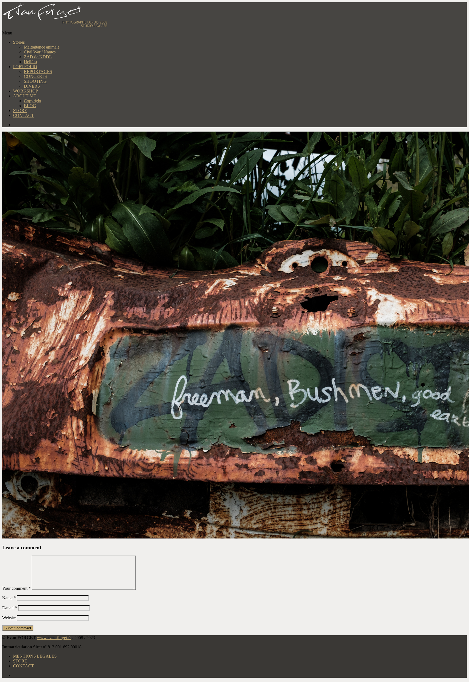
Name (9, 597)
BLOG (30, 105)
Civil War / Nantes (40, 52)
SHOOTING (35, 81)
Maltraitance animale (41, 47)
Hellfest (30, 61)
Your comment (16, 588)
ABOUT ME (24, 96)
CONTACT (23, 115)
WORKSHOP (25, 91)
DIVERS (32, 86)
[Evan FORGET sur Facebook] (240, 124)
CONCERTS (35, 76)
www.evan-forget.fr (54, 637)
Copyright (32, 100)
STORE (20, 110)
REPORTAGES (38, 71)
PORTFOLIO (25, 66)
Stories (19, 42)
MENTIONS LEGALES (35, 656)
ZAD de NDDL (38, 57)
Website (9, 618)
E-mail (9, 607)
